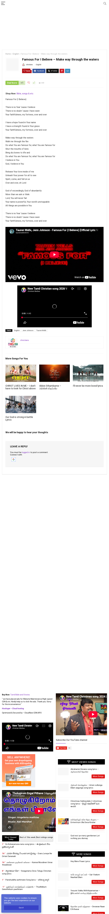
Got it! (21, 908)
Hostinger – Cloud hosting (13, 708)
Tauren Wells (41, 330)
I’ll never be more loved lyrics (88, 386)
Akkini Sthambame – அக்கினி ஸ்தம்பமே (50, 387)
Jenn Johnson (27, 330)
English (16, 54)
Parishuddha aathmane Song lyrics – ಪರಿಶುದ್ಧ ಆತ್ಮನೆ (27, 880)
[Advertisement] (54, 27)
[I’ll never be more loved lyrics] (88, 366)
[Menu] (3, 3)
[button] (13, 458)
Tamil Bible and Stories (20, 695)
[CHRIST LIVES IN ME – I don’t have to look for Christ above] (20, 366)
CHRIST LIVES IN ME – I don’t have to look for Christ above (20, 387)
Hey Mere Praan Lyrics (80, 861)
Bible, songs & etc (25, 93)
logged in (26, 452)
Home (8, 54)
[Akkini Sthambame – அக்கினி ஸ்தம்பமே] (54, 366)
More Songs (98, 776)
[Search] (105, 3)
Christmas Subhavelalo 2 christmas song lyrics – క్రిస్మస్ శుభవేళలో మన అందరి (86, 804)
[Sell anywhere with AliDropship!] (18, 755)
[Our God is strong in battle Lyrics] (20, 397)
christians (29, 65)
